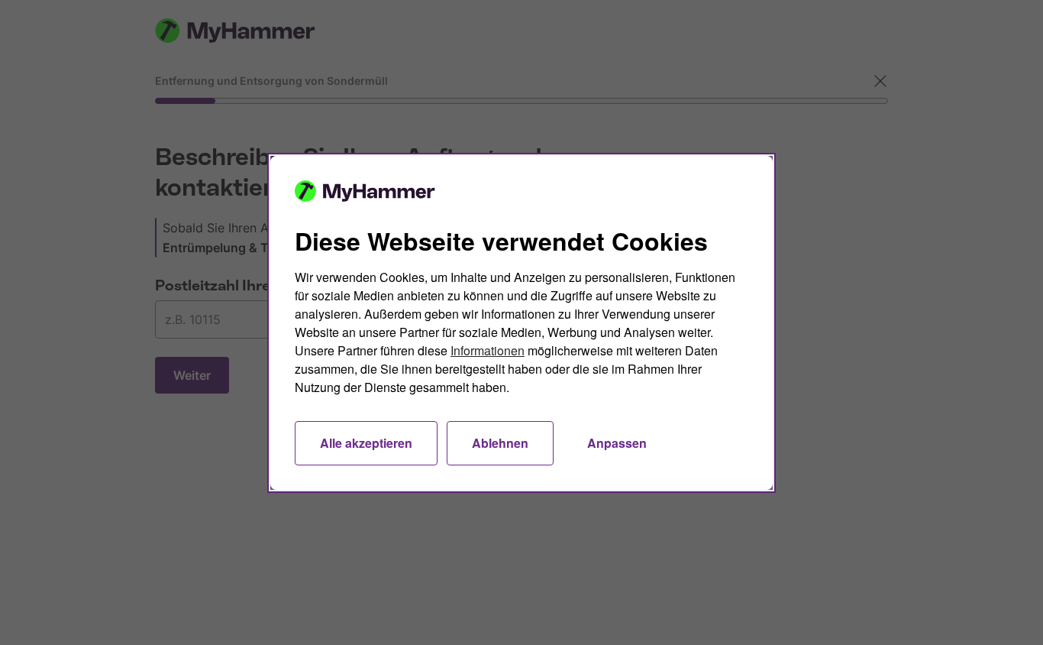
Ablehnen (500, 443)
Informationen (487, 350)
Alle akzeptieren (366, 443)
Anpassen (617, 443)
